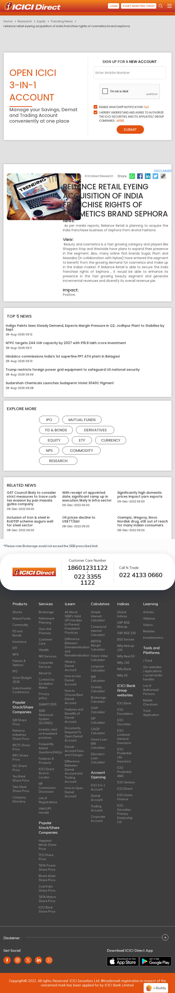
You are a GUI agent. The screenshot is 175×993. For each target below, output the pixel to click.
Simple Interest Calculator (98, 616)
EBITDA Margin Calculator (98, 645)
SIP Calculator (98, 720)
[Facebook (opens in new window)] (7, 960)
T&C (146, 107)
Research (25, 21)
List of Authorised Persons (151, 690)
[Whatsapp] (132, 176)
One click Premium (45, 631)
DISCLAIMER (163, 171)
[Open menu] (169, 6)
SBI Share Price (20, 722)
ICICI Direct (124, 788)
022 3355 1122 (87, 580)
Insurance (19, 641)
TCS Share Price (46, 857)
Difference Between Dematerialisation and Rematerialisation (74, 647)
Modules (149, 631)
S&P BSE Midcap (123, 624)
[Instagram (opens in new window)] (17, 960)
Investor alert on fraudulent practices (48, 733)
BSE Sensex (125, 639)
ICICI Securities (124, 722)
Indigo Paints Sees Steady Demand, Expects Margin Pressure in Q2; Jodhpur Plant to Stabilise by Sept (85, 328)
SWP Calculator (98, 710)
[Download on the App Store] (123, 961)
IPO (49, 419)
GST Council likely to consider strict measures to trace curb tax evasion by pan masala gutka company (31, 498)
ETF (82, 440)
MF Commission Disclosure (47, 788)
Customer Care (45, 641)
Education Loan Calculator (98, 758)
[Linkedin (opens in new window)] (38, 960)
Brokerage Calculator (98, 699)
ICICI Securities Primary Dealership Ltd (125, 814)
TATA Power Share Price (47, 867)
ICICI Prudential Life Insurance (124, 755)
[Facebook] (140, 176)
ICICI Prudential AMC (124, 772)
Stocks (17, 612)
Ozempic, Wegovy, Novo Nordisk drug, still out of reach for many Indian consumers (142, 521)
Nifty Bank (124, 669)
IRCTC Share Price (21, 747)
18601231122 (87, 568)
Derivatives (95, 429)
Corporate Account (98, 819)
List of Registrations (48, 800)
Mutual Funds (82, 419)
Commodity (81, 450)
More (120, 121)
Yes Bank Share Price (21, 778)
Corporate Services (46, 665)
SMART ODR (48, 704)
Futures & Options (19, 663)
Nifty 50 (122, 675)
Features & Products (46, 760)
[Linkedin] (147, 176)
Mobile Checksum (150, 702)
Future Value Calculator (99, 658)
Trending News (62, 21)
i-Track (147, 660)
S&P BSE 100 (126, 633)
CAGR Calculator (98, 731)
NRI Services (48, 656)
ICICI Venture (126, 782)
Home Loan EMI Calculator (99, 743)
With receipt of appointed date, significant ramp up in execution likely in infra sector (87, 496)
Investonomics (152, 637)
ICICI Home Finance (124, 797)
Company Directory (19, 799)
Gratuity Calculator (98, 689)
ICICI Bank (124, 703)
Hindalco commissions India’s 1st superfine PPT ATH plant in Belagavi (63, 356)
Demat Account (97, 798)
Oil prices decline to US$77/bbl (78, 519)
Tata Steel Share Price (21, 789)
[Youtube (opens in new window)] (49, 960)
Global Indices (122, 614)
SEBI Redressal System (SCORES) (46, 717)
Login (113, 6)
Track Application (151, 713)
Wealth (44, 650)
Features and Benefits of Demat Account (74, 715)
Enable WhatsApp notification (124, 107)
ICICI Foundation (125, 711)
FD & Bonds (56, 429)
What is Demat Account (70, 666)
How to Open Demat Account (74, 792)
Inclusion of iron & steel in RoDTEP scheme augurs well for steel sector (30, 521)
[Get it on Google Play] (156, 961)
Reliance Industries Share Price (21, 735)
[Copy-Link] (163, 176)
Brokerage (46, 612)
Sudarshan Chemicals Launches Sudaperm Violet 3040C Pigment (60, 383)
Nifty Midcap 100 (125, 648)
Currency (110, 440)
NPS (49, 450)
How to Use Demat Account (73, 680)
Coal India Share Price (47, 888)
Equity (41, 21)
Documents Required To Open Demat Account (73, 734)
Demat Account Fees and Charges (74, 751)
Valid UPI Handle (45, 810)
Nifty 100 (123, 662)
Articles (148, 612)
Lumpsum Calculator (98, 668)
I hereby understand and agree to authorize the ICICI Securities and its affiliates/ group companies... (131, 117)
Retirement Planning (46, 620)
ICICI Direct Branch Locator (46, 773)
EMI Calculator (98, 679)
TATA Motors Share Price (47, 899)
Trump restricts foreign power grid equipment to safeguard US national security (73, 370)
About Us (45, 673)
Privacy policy (44, 696)
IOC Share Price (20, 768)
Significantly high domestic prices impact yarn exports (139, 495)
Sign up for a (130, 61)
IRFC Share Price (20, 757)
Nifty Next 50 (126, 656)
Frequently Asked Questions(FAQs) (48, 748)
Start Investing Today (138, 6)
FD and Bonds (18, 633)
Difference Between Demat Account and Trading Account (73, 771)
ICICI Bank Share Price (47, 909)
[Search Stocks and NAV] (160, 6)
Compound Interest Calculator (98, 631)
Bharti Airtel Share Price (47, 878)
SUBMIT (130, 129)
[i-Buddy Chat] (155, 985)
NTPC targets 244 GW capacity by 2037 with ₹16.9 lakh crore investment (66, 343)
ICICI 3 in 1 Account (98, 787)
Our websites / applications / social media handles (152, 673)
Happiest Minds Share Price (48, 845)
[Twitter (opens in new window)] (28, 960)
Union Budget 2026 (22, 680)
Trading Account (97, 808)
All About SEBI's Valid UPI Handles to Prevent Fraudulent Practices (73, 622)
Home (8, 21)
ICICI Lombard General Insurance (124, 737)
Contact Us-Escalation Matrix (47, 683)
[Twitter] (155, 176)
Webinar (149, 618)
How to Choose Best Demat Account (74, 697)
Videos (148, 625)
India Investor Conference (22, 690)
